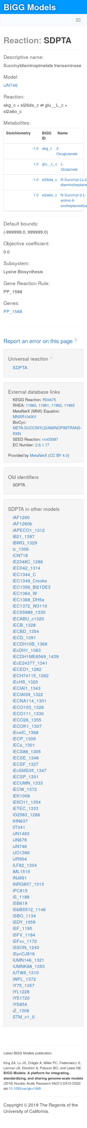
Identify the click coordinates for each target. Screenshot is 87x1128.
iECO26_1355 (27, 719)
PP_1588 (12, 311)
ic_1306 (21, 549)
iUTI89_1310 (26, 972)
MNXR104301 (25, 416)
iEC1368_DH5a (28, 599)
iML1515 (21, 871)
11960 (31, 405)
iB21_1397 (24, 536)
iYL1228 (21, 991)
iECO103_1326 (28, 707)
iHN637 (20, 820)
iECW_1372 (25, 789)
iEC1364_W (25, 593)
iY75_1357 (24, 985)
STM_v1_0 (24, 1016)
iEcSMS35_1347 (30, 770)
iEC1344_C (24, 574)
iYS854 (20, 1004)
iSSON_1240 (26, 947)
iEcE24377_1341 (30, 663)
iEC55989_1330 (29, 612)
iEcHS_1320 (25, 681)
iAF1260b (22, 523)
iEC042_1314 (26, 567)
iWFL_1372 (24, 979)
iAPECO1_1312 (29, 530)
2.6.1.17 (42, 445)
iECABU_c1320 (28, 618)
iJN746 (10, 85)
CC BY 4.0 (59, 455)
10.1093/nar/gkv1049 (25, 1088)
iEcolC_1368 (26, 732)
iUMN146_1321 (28, 960)
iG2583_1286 (26, 814)
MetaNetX (38, 455)
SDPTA (20, 367)
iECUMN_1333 (28, 782)
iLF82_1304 (25, 865)
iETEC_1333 (26, 808)
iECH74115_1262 (31, 675)
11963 (69, 405)
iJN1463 (21, 833)
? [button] (76, 340)
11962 (56, 405)
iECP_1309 (24, 738)
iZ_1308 (21, 1010)
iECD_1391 (24, 637)
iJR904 (20, 858)
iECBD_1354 (26, 631)
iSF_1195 (22, 928)
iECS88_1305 (27, 751)
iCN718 (20, 555)
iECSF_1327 (26, 764)
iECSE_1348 (26, 757)
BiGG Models (29, 7)
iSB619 (20, 903)
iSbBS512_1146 (29, 909)
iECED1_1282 (27, 669)
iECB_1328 (24, 625)
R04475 (49, 399)
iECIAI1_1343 (27, 688)
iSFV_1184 (24, 934)
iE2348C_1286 (28, 561)
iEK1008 (21, 795)
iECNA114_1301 (30, 700)
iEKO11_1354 (27, 802)
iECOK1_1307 (27, 726)
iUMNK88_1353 (29, 966)
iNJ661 (20, 877)
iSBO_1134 (24, 915)
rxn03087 (50, 439)
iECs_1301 (24, 745)
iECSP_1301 (26, 776)
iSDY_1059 (24, 922)
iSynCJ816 (24, 953)
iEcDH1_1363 (27, 650)
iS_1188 (21, 896)
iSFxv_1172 (25, 941)
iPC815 (20, 890)
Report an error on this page (38, 341)
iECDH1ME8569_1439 (36, 656)
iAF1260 (21, 517)
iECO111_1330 (28, 713)
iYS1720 (21, 998)
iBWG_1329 (25, 542)
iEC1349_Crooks (30, 580)
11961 (44, 405)
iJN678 (20, 839)
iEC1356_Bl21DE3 (32, 587)
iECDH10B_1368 (30, 643)
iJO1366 (21, 852)
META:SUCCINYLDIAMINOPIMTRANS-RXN (47, 430)
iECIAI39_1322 (28, 694)
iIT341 (19, 827)
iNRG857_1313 (28, 884)
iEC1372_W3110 (30, 605)
